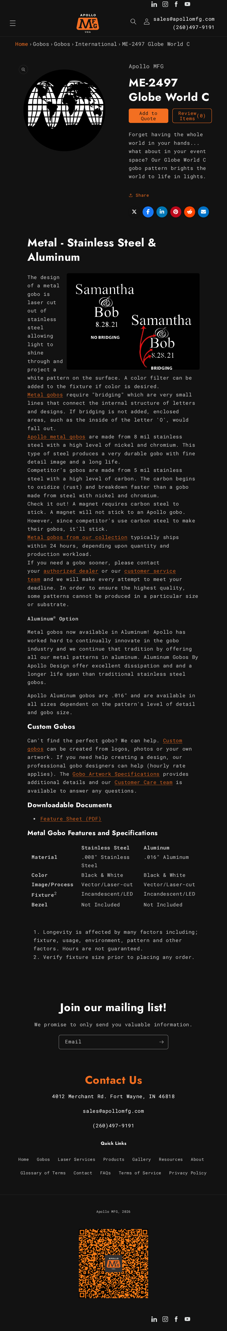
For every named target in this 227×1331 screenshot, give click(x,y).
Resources (171, 1159)
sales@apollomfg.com (184, 19)
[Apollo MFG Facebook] (176, 5)
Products (114, 1159)
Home (21, 43)
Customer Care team (144, 782)
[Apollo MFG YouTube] (187, 5)
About (197, 1159)
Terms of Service (140, 1172)
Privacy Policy (188, 1172)
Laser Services (76, 1159)
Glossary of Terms (43, 1172)
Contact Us (113, 1080)
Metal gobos (45, 394)
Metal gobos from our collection (77, 537)
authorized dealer (70, 571)
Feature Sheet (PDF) (71, 819)
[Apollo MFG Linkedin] (154, 5)
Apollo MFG (107, 1211)
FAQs (105, 1172)
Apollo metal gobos (56, 436)
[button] (12, 23)
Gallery (141, 1159)
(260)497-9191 (194, 27)
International (96, 43)
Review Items (192, 116)
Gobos (41, 43)
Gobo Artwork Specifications (116, 774)
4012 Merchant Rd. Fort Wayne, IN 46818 (113, 1096)
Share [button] (142, 195)
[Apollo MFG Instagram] (165, 5)
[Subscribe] (161, 1042)
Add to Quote (148, 116)
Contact (83, 1172)
